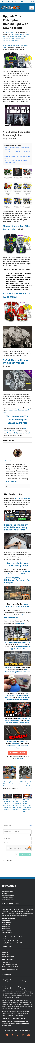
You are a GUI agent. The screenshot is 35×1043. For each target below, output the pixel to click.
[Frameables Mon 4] (17, 106)
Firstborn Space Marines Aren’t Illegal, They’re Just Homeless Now (27, 806)
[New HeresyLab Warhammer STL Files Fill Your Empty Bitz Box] (17, 795)
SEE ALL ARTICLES (11, 481)
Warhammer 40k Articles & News (13, 38)
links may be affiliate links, (22, 498)
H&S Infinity (24, 741)
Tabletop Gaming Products (17, 36)
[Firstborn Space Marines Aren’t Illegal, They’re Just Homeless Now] (27, 795)
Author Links (5, 939)
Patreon (2, 1)
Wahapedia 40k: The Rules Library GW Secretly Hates (15, 1021)
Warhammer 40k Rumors (11, 40)
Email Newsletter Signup (8, 956)
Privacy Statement (6, 922)
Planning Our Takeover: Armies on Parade (9, 784)
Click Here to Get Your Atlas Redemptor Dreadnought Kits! (18, 419)
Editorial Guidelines (7, 932)
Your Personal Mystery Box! (17, 605)
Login (30, 825)
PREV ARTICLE (7, 777)
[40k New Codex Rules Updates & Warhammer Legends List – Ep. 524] (7, 795)
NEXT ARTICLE (27, 777)
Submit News (5, 954)
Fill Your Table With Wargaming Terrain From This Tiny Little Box (26, 785)
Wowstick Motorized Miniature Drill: (17, 642)
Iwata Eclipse (11, 741)
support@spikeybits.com (10, 969)
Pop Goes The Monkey (18, 34)
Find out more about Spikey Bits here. (14, 1018)
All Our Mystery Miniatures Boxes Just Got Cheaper (17, 580)
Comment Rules (6, 920)
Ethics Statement (6, 928)
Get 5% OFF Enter (24, 718)
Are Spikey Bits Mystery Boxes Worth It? (12, 943)
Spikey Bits (6, 45)
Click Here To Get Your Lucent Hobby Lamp (17, 564)
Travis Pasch (9, 32)
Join (32, 2)
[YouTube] (29, 1035)
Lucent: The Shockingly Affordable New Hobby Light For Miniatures (16, 527)
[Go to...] (31, 8)
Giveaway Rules (6, 924)
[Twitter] (17, 1035)
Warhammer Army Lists (8, 895)
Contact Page (5, 952)
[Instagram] (6, 486)
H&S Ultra (15, 744)
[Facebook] (12, 1035)
